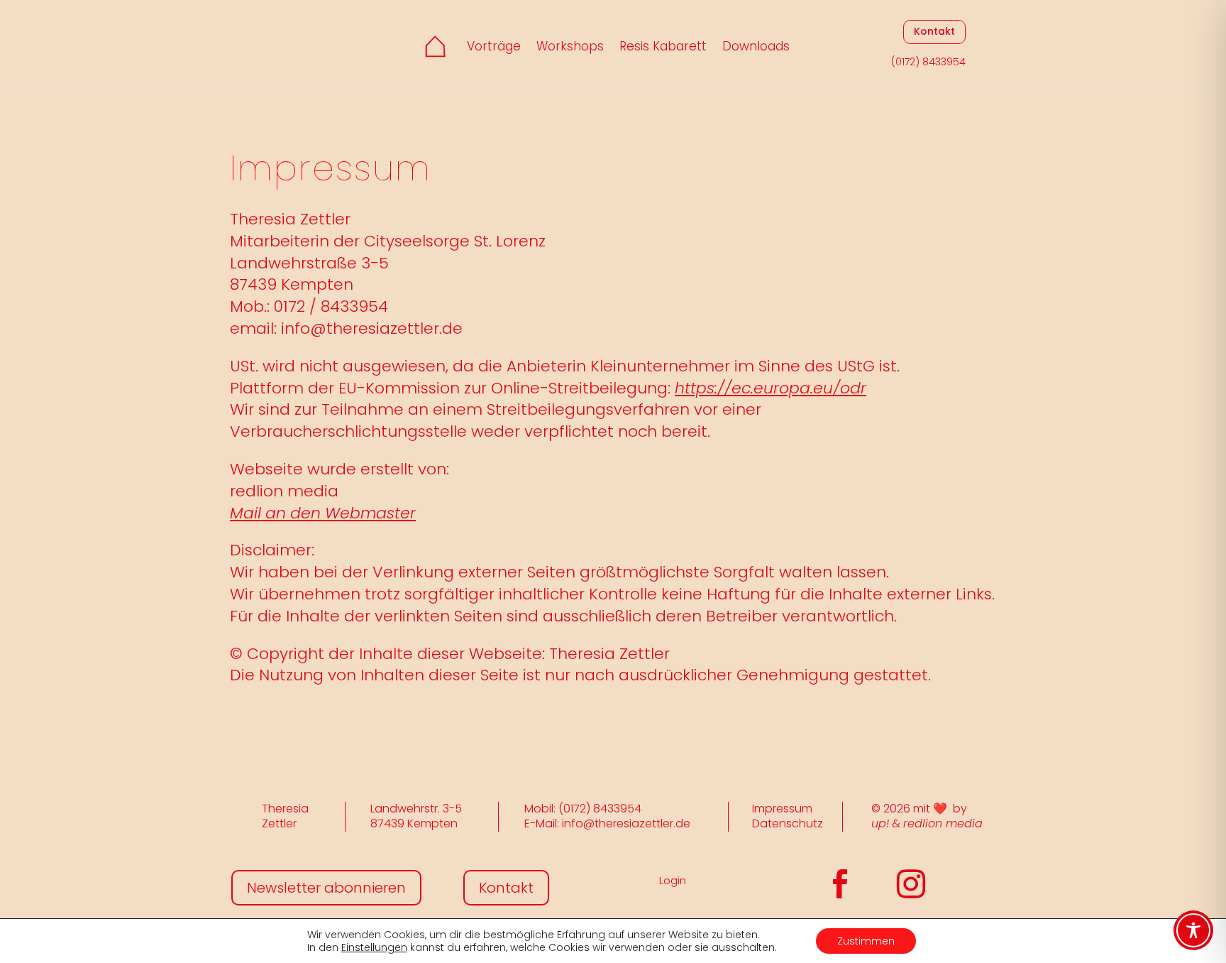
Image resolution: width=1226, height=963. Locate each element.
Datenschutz (787, 823)
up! (880, 823)
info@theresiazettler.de (372, 328)
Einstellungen (374, 947)
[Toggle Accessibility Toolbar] (1193, 930)
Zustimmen (866, 941)
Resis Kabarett (663, 46)
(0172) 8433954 (928, 62)
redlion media (943, 823)
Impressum (782, 808)
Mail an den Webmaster (323, 513)
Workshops (570, 46)
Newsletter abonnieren (326, 888)
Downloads (756, 46)
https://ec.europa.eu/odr (770, 388)
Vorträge (494, 46)
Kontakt (934, 31)
